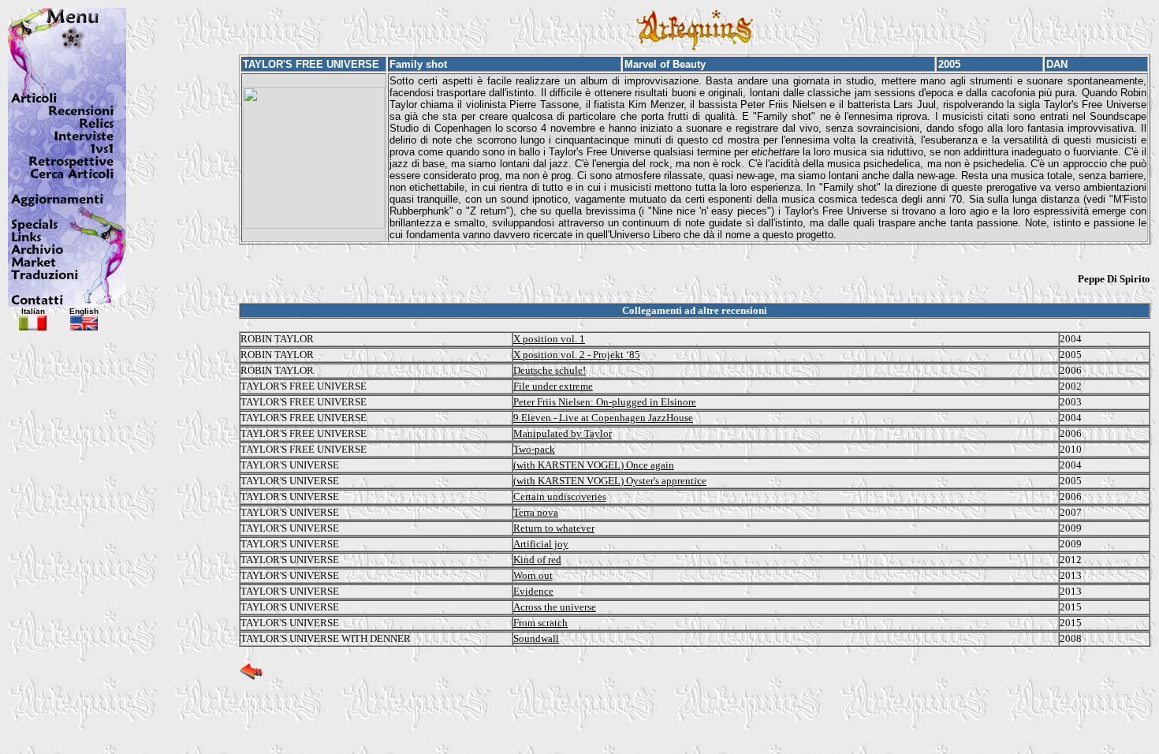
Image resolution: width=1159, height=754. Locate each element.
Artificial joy (540, 544)
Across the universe (554, 607)
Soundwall (536, 638)
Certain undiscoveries (559, 496)
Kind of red (537, 560)
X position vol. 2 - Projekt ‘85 (576, 354)
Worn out (533, 575)
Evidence (533, 591)
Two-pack (534, 449)
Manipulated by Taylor (562, 433)
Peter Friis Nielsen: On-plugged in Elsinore (604, 402)
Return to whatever (553, 528)
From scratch (540, 623)
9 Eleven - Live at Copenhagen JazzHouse (603, 418)
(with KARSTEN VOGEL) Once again (593, 465)
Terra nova (535, 512)
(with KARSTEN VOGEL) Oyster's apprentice (609, 481)
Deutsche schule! (549, 370)
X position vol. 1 (549, 339)
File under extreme (553, 386)
